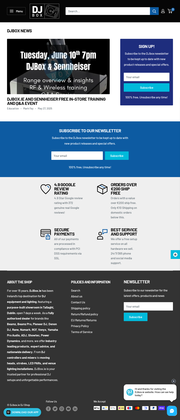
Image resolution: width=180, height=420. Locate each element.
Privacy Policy (80, 326)
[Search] (154, 11)
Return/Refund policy (84, 314)
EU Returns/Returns (84, 320)
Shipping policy (80, 308)
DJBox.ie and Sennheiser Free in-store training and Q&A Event (56, 101)
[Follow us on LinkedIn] (75, 408)
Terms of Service (81, 332)
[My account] (163, 11)
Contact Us (78, 302)
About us (76, 296)
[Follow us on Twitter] (55, 408)
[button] (22, 412)
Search (75, 290)
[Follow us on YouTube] (68, 408)
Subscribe (146, 87)
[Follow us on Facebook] (48, 408)
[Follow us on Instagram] (61, 408)
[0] (170, 11)
